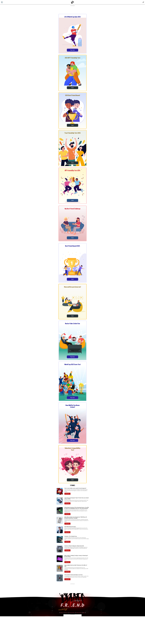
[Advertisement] (72, 9)
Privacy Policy (72, 612)
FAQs (84, 612)
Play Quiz (72, 50)
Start (72, 87)
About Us (62, 612)
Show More (67, 493)
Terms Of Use (79, 612)
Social (66, 612)
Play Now (72, 356)
